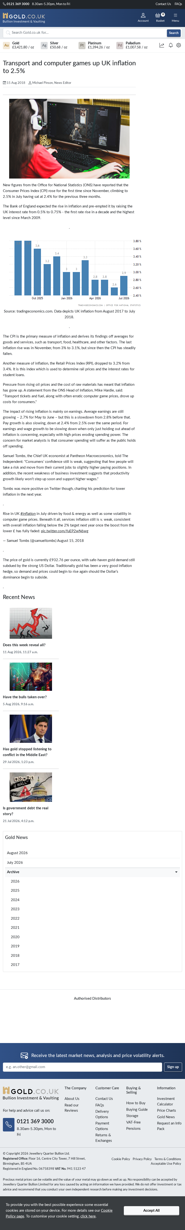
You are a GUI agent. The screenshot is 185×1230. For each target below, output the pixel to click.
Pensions (133, 1128)
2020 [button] (15, 937)
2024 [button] (15, 900)
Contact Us (163, 4)
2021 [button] (15, 928)
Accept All (151, 1210)
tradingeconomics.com (34, 311)
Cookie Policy (121, 1159)
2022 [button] (15, 918)
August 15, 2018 (70, 541)
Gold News (16, 837)
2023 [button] (15, 909)
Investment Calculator (166, 1101)
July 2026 (15, 862)
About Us (72, 1099)
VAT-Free (133, 1122)
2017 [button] (15, 965)
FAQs (178, 4)
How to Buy (135, 1103)
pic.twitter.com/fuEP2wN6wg (64, 531)
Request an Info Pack (169, 1126)
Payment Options (102, 1126)
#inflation (28, 514)
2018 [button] (15, 955)
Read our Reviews (72, 1108)
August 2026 (17, 853)
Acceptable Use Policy (166, 1163)
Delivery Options (102, 1114)
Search (173, 33)
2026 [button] (15, 881)
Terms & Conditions (167, 1159)
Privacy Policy (142, 1159)
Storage (132, 1116)
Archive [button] (13, 872)
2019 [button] (15, 946)
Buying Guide (137, 1109)
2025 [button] (15, 890)
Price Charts (166, 1110)
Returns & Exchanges (103, 1138)
